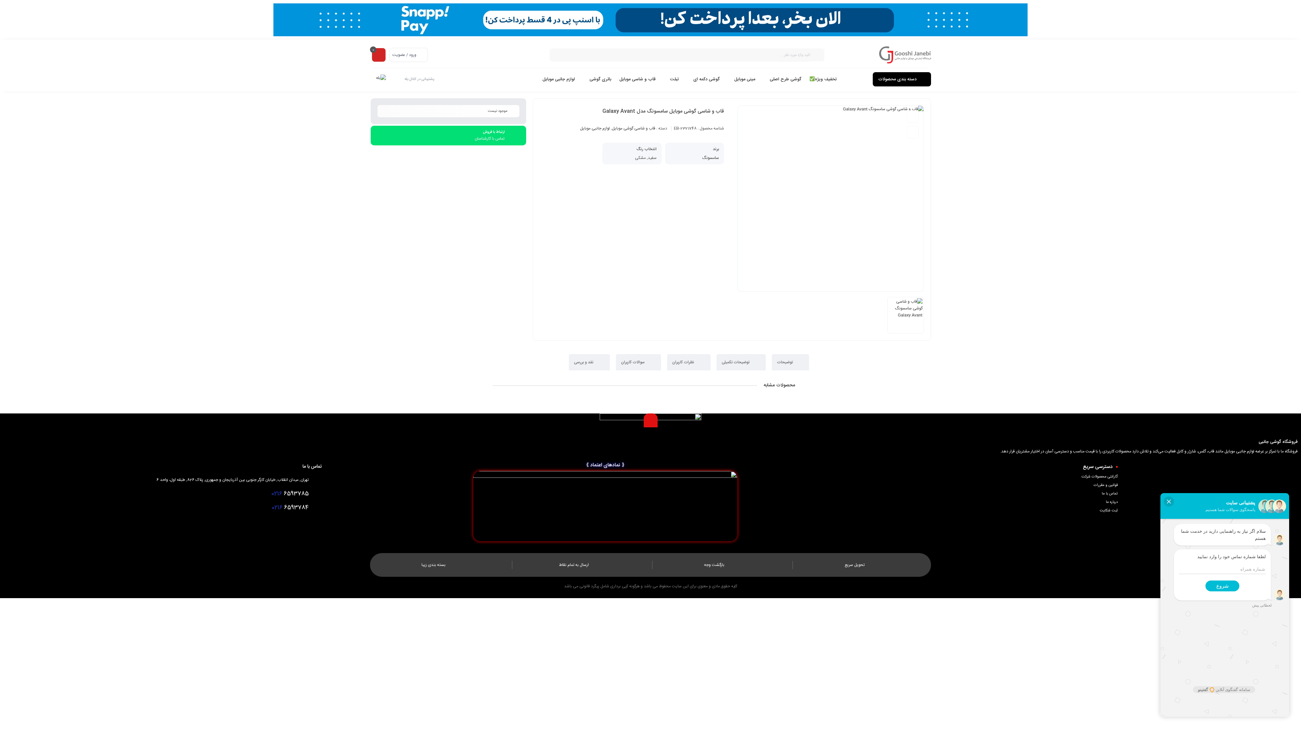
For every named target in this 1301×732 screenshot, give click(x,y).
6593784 (290, 507)
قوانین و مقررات (1106, 485)
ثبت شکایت (1109, 511)
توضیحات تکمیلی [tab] (736, 362)
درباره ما (1112, 502)
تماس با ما (1110, 494)
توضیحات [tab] (785, 362)
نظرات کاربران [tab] (683, 362)
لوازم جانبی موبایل (595, 128)
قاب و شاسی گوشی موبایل (633, 128)
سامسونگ (710, 158)
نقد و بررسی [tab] (584, 362)
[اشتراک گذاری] (913, 132)
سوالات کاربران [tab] (633, 362)
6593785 (290, 494)
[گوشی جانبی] (905, 54)
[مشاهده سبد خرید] (378, 54)
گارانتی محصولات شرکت (1099, 477)
